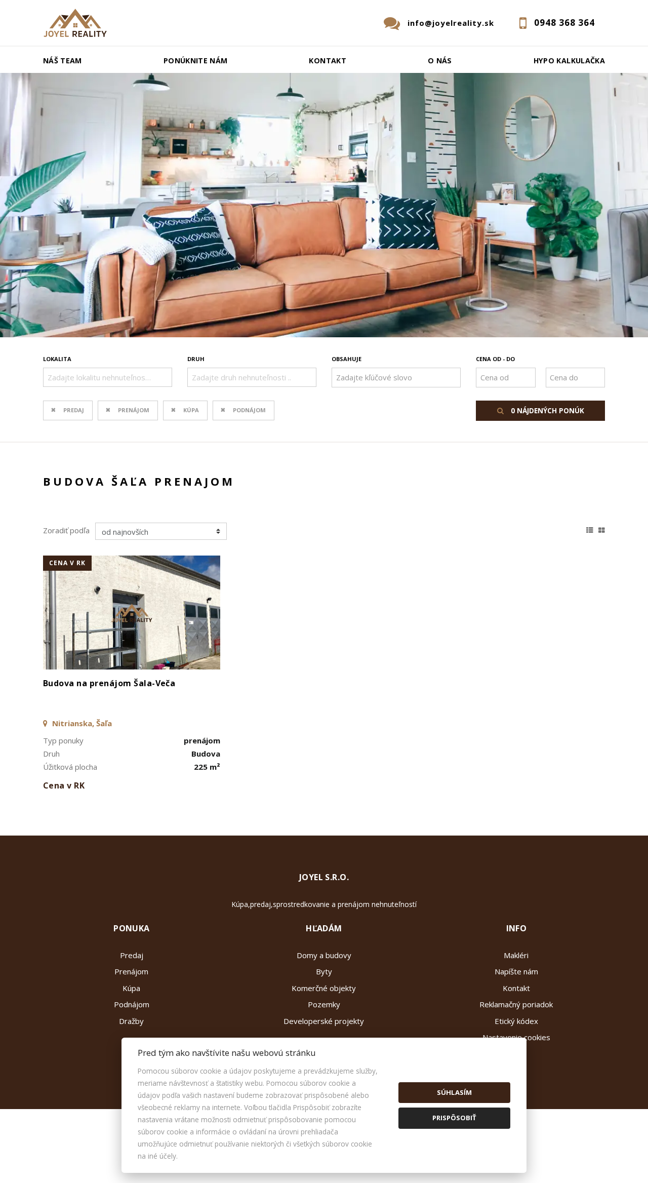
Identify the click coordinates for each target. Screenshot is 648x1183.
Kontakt (327, 60)
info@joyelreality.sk (451, 23)
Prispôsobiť (454, 1117)
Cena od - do (495, 359)
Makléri (516, 955)
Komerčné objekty (324, 988)
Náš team (62, 60)
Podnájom (249, 410)
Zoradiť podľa (66, 530)
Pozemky (324, 1004)
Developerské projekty (324, 1021)
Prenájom (133, 410)
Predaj (73, 410)
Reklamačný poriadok (516, 1004)
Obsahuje (346, 359)
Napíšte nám (516, 971)
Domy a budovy (324, 955)
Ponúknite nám (196, 60)
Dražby (131, 1021)
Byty (324, 971)
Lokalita (57, 359)
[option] (324, 205)
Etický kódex (516, 1021)
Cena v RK (67, 563)
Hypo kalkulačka (569, 60)
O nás (440, 60)
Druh (196, 359)
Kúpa (191, 410)
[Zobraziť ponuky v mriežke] (601, 528)
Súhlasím (454, 1092)
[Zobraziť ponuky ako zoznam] (589, 528)
